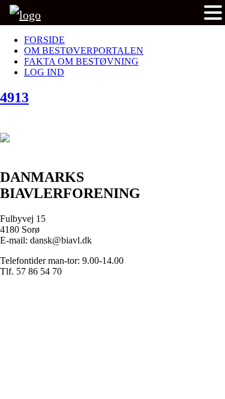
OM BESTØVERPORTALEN (83, 50)
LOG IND (44, 72)
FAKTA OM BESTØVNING (81, 61)
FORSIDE (44, 40)
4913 (14, 97)
